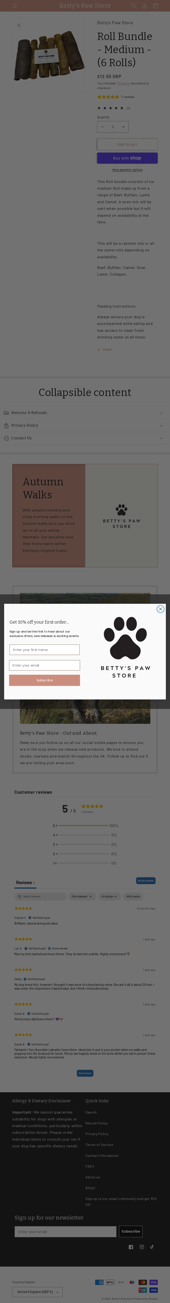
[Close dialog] (160, 609)
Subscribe (45, 680)
